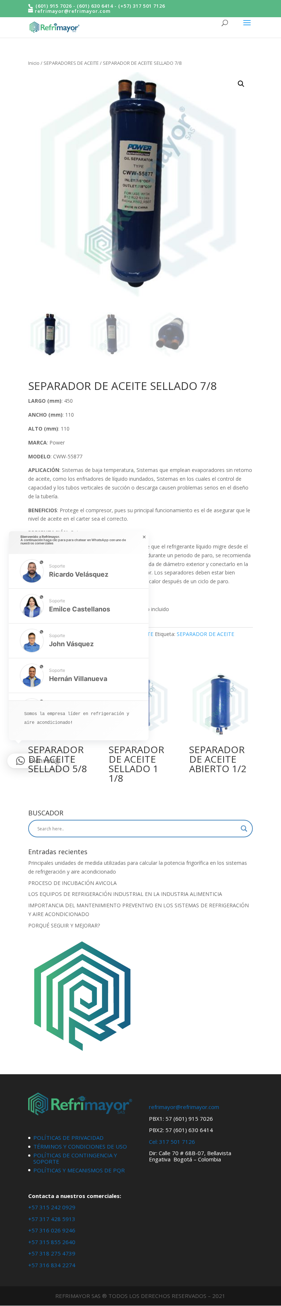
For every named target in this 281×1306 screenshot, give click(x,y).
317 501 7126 (177, 1141)
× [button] (144, 537)
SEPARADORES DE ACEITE (71, 63)
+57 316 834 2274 (51, 1265)
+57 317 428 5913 (51, 1219)
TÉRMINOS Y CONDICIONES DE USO (80, 1146)
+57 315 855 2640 (51, 1242)
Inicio (34, 63)
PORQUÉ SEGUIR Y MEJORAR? (64, 925)
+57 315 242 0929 (51, 1207)
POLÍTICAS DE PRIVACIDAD (68, 1137)
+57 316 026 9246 (51, 1230)
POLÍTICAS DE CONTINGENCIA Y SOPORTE (75, 1158)
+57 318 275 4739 (51, 1253)
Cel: (153, 1141)
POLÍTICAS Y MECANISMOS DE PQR (79, 1170)
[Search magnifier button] (244, 828)
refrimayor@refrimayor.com (184, 1106)
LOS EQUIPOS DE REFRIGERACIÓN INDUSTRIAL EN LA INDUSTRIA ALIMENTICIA (125, 893)
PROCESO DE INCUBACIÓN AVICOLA (72, 882)
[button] (241, 83)
